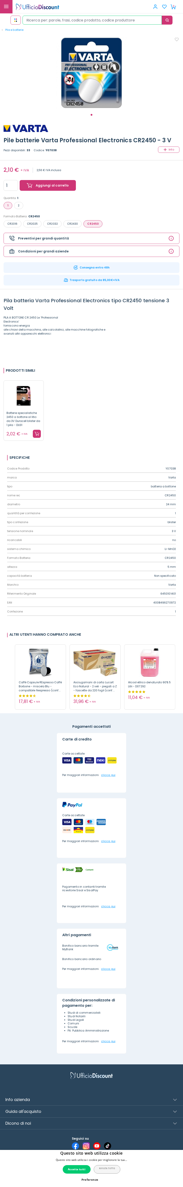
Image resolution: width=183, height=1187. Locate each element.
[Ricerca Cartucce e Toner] (15, 20)
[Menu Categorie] (6, 6)
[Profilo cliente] (155, 6)
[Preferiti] (164, 6)
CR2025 (32, 224)
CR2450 (93, 224)
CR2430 (72, 224)
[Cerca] (167, 20)
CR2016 (12, 224)
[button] (91, 1180)
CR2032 (52, 224)
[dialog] (91, 1168)
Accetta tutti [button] (76, 1169)
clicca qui (108, 775)
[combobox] (92, 20)
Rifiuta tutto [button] (107, 1168)
